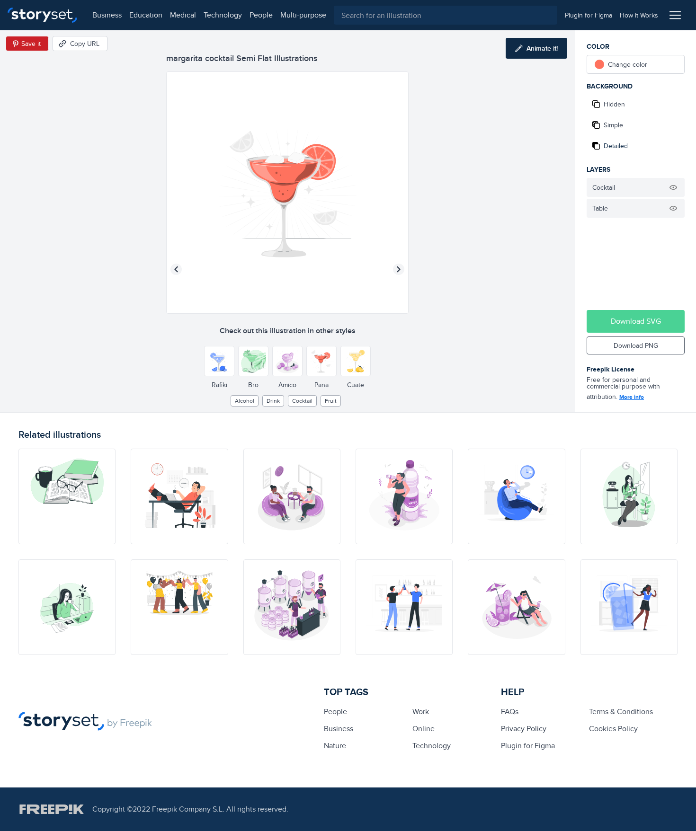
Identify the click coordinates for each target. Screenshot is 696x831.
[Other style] (219, 361)
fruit (331, 401)
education (145, 14)
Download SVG (636, 321)
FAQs (509, 711)
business (107, 14)
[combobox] (445, 15)
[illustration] (67, 496)
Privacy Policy (523, 728)
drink (273, 401)
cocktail (302, 401)
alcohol (244, 401)
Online (423, 728)
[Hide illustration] (673, 187)
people (261, 14)
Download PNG (636, 345)
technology (223, 14)
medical (183, 14)
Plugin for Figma (528, 745)
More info (631, 397)
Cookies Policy (613, 728)
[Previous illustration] (176, 269)
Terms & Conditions (621, 711)
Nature (335, 745)
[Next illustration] (398, 269)
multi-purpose (303, 14)
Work (420, 711)
